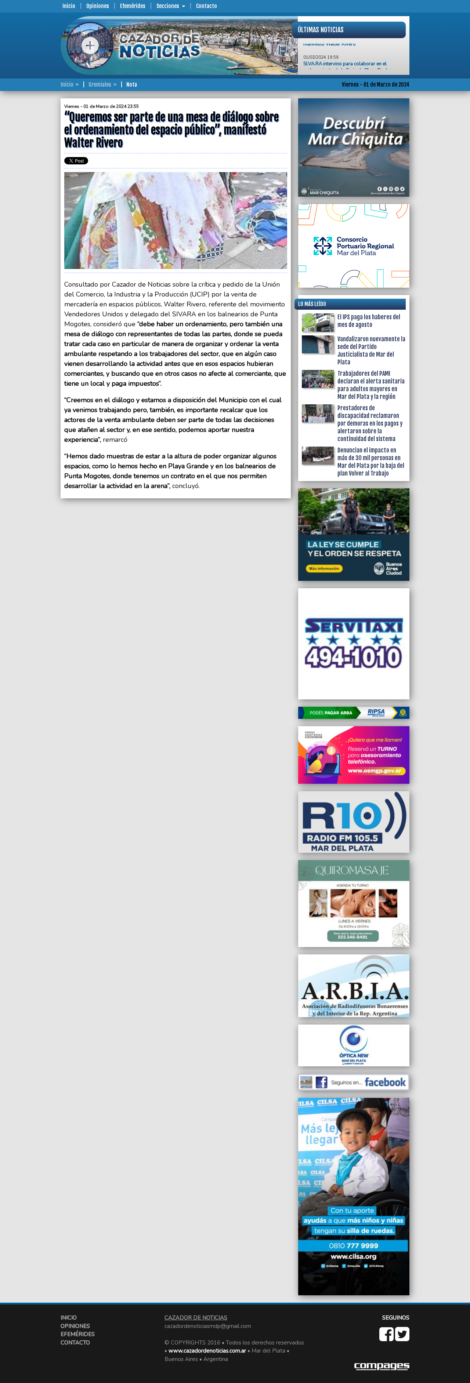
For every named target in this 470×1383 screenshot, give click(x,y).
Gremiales (99, 84)
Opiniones (97, 6)
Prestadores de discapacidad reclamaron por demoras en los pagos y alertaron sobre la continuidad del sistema (369, 423)
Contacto (206, 6)
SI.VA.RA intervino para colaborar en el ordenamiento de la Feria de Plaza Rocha (347, 51)
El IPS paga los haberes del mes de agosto (368, 320)
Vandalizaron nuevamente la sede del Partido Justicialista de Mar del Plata (371, 350)
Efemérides (132, 6)
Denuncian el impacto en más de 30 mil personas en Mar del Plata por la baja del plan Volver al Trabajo (370, 462)
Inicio (68, 6)
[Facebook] (387, 1338)
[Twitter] (402, 1338)
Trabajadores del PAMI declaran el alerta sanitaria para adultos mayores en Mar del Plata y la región (371, 385)
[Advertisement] (31, 208)
